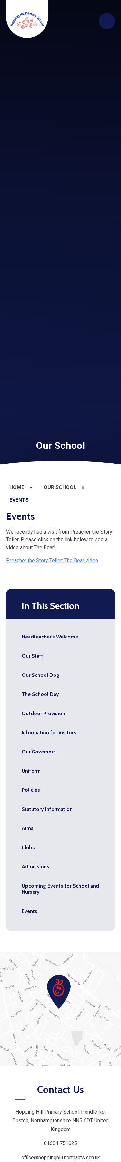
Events (19, 500)
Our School (60, 487)
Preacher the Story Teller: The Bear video (52, 560)
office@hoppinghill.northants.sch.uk (60, 1158)
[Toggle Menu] (107, 21)
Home (16, 487)
